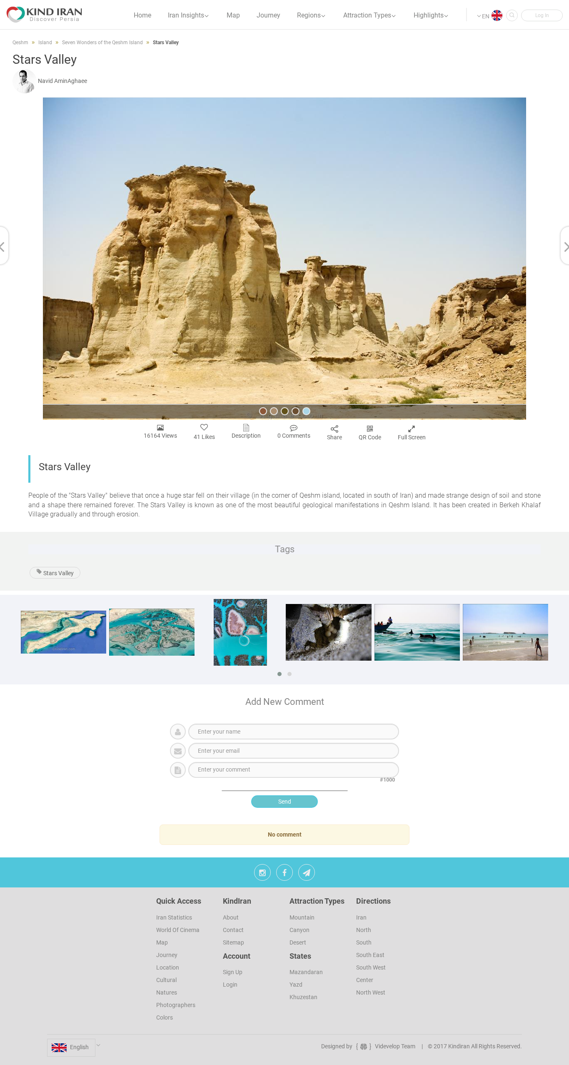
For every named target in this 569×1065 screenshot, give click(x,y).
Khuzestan (303, 997)
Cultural (166, 980)
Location (167, 967)
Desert (297, 942)
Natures (166, 992)
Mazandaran (306, 972)
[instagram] (262, 874)
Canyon (299, 930)
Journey (166, 955)
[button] (542, 15)
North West (370, 992)
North (363, 930)
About (231, 917)
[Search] (512, 15)
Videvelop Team (395, 1046)
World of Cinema (178, 930)
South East (370, 955)
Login (230, 984)
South (364, 942)
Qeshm (20, 42)
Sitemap (233, 942)
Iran (361, 917)
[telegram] (306, 874)
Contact (233, 930)
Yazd (295, 984)
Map (162, 942)
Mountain (301, 917)
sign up (232, 972)
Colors (164, 1017)
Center (364, 980)
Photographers (175, 1005)
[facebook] (284, 874)
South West (371, 967)
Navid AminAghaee (62, 81)
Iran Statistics (174, 917)
